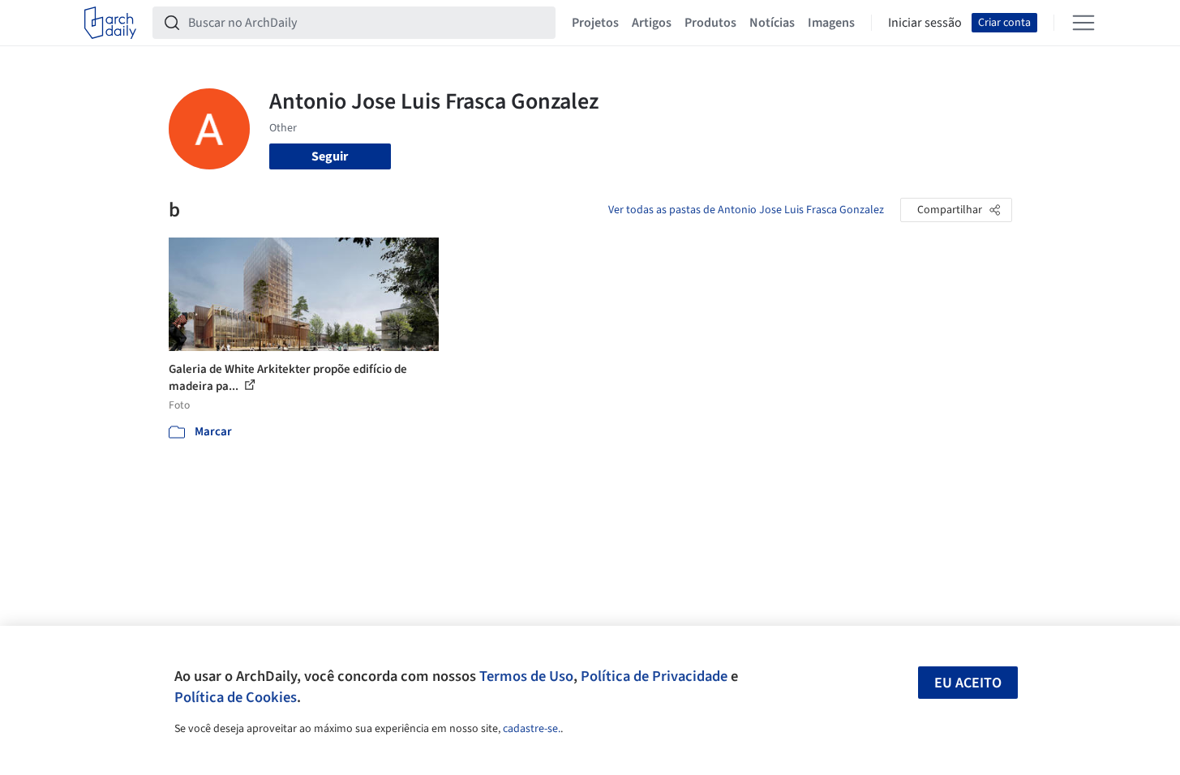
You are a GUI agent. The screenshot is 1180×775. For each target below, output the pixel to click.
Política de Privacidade (654, 676)
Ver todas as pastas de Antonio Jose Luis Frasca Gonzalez (746, 210)
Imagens (831, 23)
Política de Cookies (235, 697)
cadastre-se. (531, 729)
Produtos (710, 23)
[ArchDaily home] (110, 22)
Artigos (652, 23)
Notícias (772, 23)
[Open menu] (1083, 23)
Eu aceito (968, 683)
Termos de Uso (526, 676)
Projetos (595, 23)
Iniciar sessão (925, 23)
